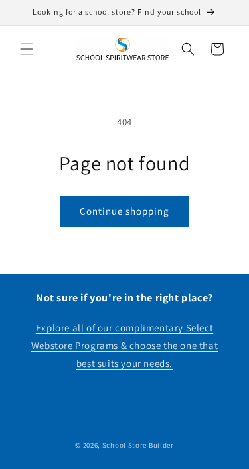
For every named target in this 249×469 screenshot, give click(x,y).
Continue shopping (124, 211)
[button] (26, 49)
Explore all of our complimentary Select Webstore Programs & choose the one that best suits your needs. (124, 345)
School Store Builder (138, 445)
